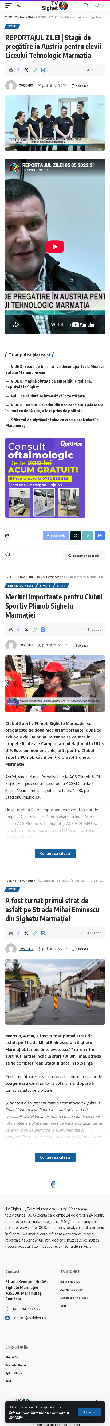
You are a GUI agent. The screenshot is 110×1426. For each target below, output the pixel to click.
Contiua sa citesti (55, 853)
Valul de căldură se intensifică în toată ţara (48, 395)
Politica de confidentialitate (29, 1412)
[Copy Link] (34, 70)
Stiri (12, 26)
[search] (86, 6)
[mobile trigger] (9, 5)
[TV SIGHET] (54, 5)
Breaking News (21, 585)
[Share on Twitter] (26, 70)
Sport (45, 585)
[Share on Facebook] (18, 70)
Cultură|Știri (51, 1193)
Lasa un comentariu (86, 555)
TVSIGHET (26, 86)
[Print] (43, 70)
